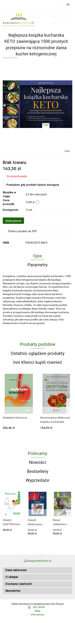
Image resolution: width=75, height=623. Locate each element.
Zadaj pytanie (13, 220)
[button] (37, 570)
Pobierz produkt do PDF (22, 231)
